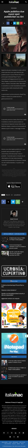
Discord (14, 443)
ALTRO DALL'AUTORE (19, 233)
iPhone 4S (8, 194)
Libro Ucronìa (22, 442)
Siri (12, 194)
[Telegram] (14, 23)
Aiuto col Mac (15, 281)
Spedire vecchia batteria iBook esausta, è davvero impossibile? (13, 294)
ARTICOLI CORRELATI (8, 233)
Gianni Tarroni (10, 19)
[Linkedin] (15, 433)
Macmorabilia (4, 442)
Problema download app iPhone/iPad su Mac (12, 286)
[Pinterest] (21, 23)
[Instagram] (11, 432)
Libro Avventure (8, 443)
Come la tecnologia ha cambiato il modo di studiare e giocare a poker (17, 246)
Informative (23, 446)
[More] (24, 23)
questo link (15, 409)
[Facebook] (8, 23)
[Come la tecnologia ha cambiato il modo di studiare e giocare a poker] (5, 246)
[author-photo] (14, 217)
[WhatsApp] (17, 23)
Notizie (18, 443)
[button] (2, 2)
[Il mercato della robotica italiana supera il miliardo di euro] (4, 363)
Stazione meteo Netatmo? (8, 290)
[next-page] (5, 259)
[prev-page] (2, 259)
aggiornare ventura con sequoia (10, 298)
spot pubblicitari (17, 194)
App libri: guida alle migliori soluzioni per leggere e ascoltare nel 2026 (16, 253)
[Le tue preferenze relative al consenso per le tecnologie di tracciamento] (26, 336)
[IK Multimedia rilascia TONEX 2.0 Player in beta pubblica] (5, 239)
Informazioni (15, 442)
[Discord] (4, 433)
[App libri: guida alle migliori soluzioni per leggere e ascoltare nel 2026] (5, 253)
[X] (11, 23)
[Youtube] (17, 436)
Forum (10, 442)
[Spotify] (23, 433)
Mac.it (22, 443)
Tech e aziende (13, 8)
